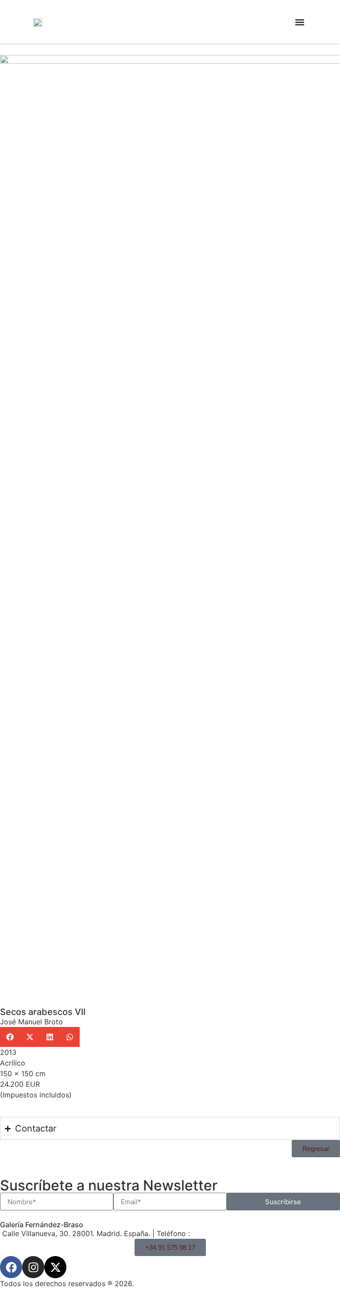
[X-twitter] (55, 1267)
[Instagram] (33, 1267)
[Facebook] (11, 1267)
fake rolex (155, 1200)
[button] (299, 22)
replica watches (68, 1200)
